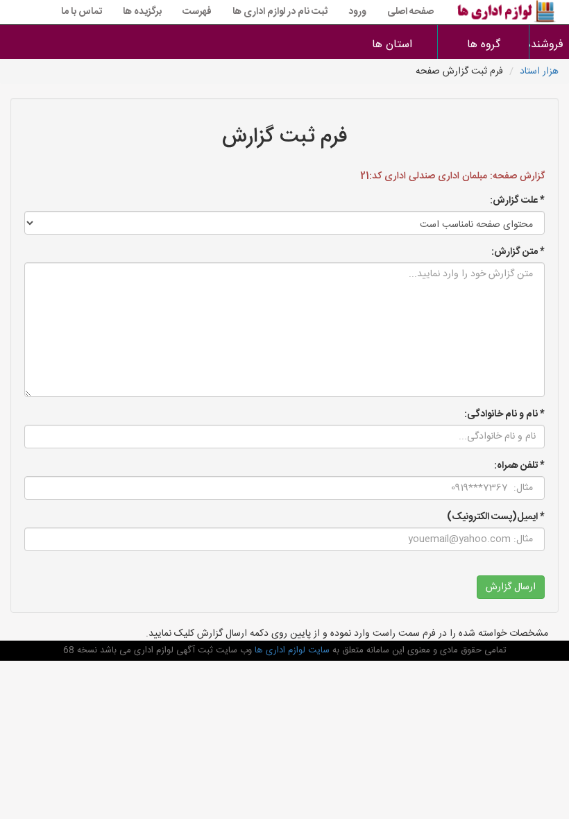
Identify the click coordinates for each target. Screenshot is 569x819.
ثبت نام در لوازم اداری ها (280, 11)
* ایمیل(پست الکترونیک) (496, 517)
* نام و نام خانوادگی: (504, 414)
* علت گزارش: (517, 201)
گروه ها (483, 44)
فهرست (197, 11)
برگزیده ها (142, 11)
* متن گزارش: (518, 252)
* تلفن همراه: (519, 466)
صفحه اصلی (410, 11)
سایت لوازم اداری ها (291, 650)
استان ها (392, 44)
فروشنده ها (549, 44)
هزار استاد (539, 71)
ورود (357, 11)
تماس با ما (81, 11)
